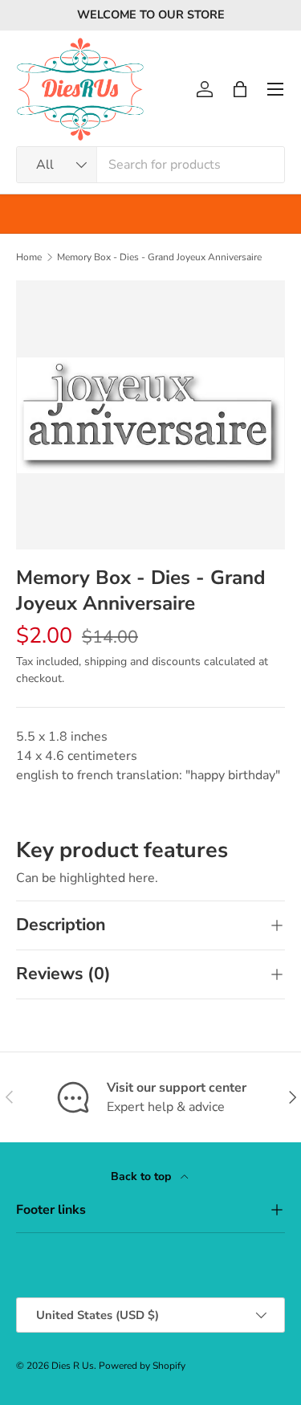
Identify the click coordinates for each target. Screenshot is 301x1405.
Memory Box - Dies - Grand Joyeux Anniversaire (159, 257)
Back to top (142, 1176)
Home (29, 257)
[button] (240, 89)
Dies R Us (72, 1365)
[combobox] (150, 164)
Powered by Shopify (142, 1365)
